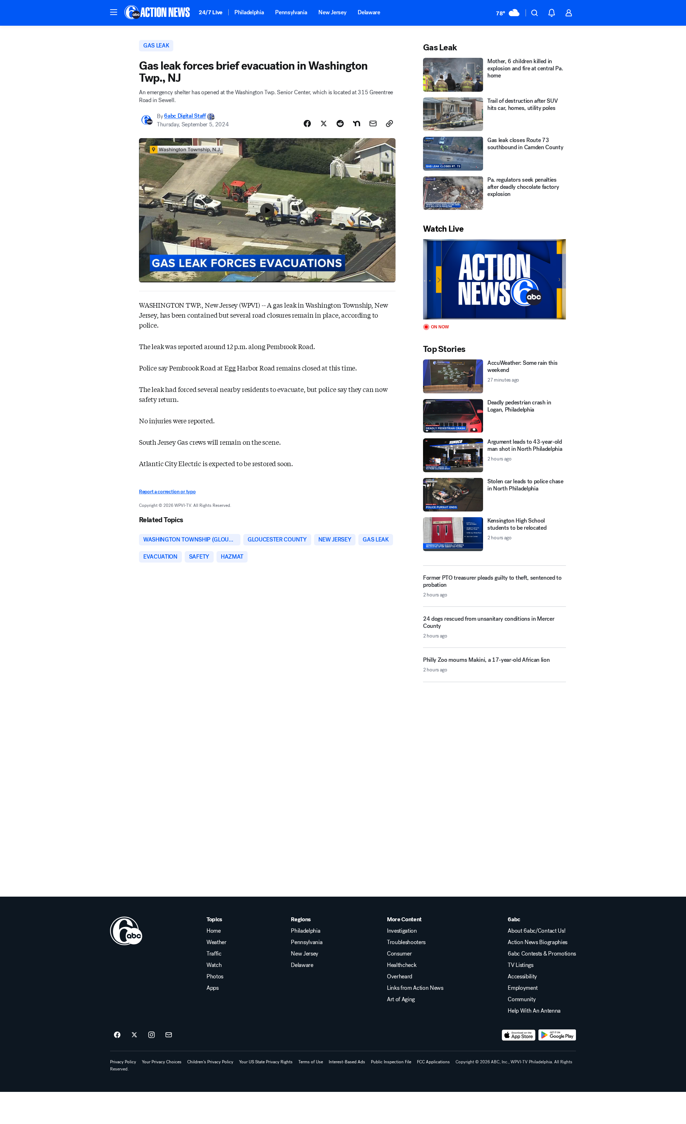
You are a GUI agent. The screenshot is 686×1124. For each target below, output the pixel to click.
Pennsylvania (291, 12)
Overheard (399, 976)
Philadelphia (249, 12)
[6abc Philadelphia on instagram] (151, 1035)
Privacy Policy (123, 1062)
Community (522, 999)
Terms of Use (310, 1062)
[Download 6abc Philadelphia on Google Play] (557, 1035)
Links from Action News (415, 988)
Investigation (402, 931)
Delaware (369, 12)
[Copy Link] (389, 123)
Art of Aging (401, 999)
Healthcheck (401, 965)
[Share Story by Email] (373, 123)
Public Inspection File (391, 1062)
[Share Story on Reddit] (340, 123)
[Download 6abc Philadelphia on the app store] (519, 1035)
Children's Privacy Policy (210, 1062)
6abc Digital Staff (184, 116)
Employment (523, 988)
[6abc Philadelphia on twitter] (134, 1035)
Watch (214, 965)
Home (214, 931)
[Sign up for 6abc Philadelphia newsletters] (168, 1035)
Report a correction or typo (167, 491)
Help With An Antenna (534, 1011)
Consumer (399, 954)
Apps (213, 988)
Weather (217, 942)
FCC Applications (433, 1062)
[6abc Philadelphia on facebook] (117, 1035)
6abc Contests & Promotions (542, 954)
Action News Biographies (537, 942)
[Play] (494, 279)
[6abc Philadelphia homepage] (158, 13)
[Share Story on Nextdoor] (357, 123)
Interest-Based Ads (347, 1062)
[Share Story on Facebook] (307, 123)
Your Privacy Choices (162, 1062)
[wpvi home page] (126, 931)
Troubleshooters (406, 942)
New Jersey (332, 12)
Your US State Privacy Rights (266, 1062)
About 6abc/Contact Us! (536, 931)
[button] (113, 12)
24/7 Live (211, 12)
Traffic (214, 954)
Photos (215, 976)
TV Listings (520, 965)
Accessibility (522, 976)
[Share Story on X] (324, 123)
